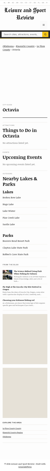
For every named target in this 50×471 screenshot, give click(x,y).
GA (43, 2)
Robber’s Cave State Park (15, 254)
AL (5, 2)
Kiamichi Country (25, 46)
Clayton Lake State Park (15, 247)
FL (39, 2)
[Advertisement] (25, 77)
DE (35, 2)
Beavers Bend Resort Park (16, 240)
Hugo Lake (8, 204)
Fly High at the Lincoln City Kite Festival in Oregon (22, 288)
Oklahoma (8, 46)
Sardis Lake (9, 224)
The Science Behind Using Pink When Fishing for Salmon (28, 272)
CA (21, 2)
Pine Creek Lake (11, 217)
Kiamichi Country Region (13, 432)
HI (47, 2)
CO (26, 2)
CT (30, 2)
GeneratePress (25, 466)
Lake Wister (9, 210)
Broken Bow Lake (12, 197)
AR (17, 2)
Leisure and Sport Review (25, 14)
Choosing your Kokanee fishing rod (18, 300)
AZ (13, 2)
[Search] (45, 34)
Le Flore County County (12, 428)
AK (9, 2)
